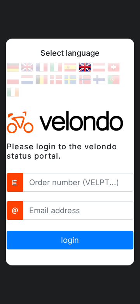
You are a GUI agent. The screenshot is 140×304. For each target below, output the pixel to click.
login (70, 240)
